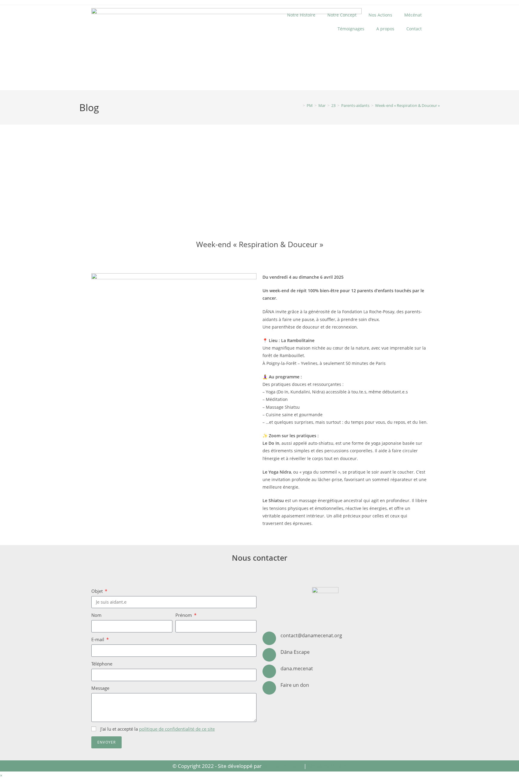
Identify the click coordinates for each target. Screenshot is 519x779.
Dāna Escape (295, 652)
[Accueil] (299, 105)
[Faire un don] (269, 688)
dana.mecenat (297, 668)
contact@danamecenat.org (311, 635)
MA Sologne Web (282, 765)
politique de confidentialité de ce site (177, 729)
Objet (97, 591)
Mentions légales (327, 765)
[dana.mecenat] (269, 671)
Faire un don (295, 685)
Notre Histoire (301, 15)
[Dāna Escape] (269, 655)
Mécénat (413, 15)
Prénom (184, 615)
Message (100, 688)
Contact (414, 29)
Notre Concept (342, 15)
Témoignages (351, 29)
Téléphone (101, 664)
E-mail (98, 639)
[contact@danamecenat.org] (269, 638)
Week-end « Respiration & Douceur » (407, 105)
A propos (385, 29)
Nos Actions (380, 15)
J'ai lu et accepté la (157, 729)
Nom (96, 615)
